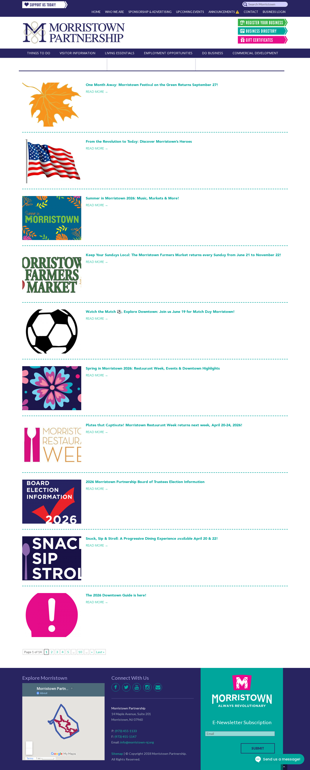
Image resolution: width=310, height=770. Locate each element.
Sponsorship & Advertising (150, 12)
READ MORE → (97, 92)
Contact (251, 12)
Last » (100, 652)
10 (80, 652)
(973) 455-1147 (125, 736)
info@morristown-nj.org (137, 742)
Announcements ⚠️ (224, 12)
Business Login (274, 12)
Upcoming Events (190, 12)
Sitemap (117, 753)
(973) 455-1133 (126, 731)
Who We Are (114, 12)
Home (96, 12)
